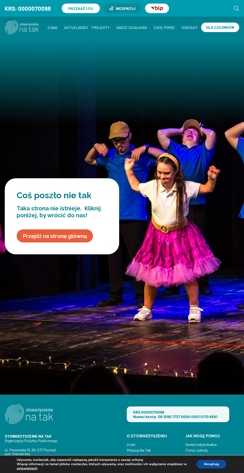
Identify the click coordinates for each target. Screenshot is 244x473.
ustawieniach (27, 468)
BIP (157, 8)
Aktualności (76, 27)
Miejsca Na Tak (139, 450)
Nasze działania (131, 27)
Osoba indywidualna (201, 444)
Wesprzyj (126, 8)
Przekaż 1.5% (80, 8)
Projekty (101, 27)
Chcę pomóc (164, 27)
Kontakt (190, 27)
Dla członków (220, 27)
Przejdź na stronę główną (55, 236)
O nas (52, 27)
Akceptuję (211, 464)
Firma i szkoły (196, 450)
